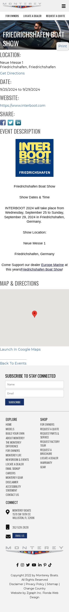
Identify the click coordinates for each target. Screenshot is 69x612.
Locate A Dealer (32, 16)
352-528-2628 (20, 527)
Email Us (19, 536)
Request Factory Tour (50, 443)
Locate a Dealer (15, 464)
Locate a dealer (49, 458)
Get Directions (12, 73)
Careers (10, 473)
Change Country (35, 588)
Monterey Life (13, 455)
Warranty (46, 463)
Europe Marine (52, 265)
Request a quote (49, 429)
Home (9, 424)
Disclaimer (12, 482)
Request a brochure (46, 451)
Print (62, 46)
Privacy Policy (35, 584)
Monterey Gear (14, 477)
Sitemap (52, 584)
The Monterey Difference (13, 444)
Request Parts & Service (49, 435)
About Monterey (15, 438)
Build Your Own (15, 433)
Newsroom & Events (17, 460)
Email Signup (13, 469)
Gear (43, 467)
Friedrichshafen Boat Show (41, 269)
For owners (47, 424)
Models (10, 429)
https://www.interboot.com (22, 105)
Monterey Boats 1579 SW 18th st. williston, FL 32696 (23, 514)
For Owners (12, 16)
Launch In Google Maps (20, 349)
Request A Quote (55, 16)
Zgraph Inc (34, 593)
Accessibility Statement (13, 488)
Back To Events (13, 363)
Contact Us (12, 495)
